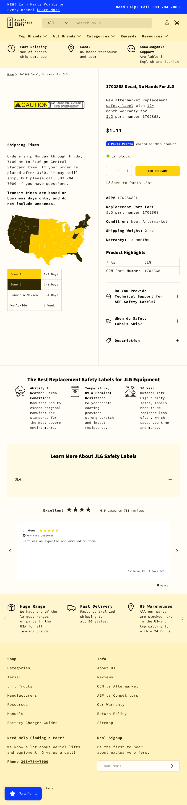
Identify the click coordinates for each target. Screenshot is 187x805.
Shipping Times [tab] (23, 144)
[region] (93, 551)
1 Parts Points (120, 144)
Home (10, 74)
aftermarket (127, 100)
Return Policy (112, 713)
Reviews (105, 677)
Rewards (129, 36)
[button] (177, 23)
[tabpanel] (49, 232)
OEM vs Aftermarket (117, 686)
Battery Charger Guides (32, 722)
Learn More (48, 9)
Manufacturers (22, 695)
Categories (18, 668)
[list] (49, 104)
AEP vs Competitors (117, 695)
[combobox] (97, 23)
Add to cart (158, 171)
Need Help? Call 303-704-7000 (148, 7)
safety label (119, 105)
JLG (109, 116)
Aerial (14, 677)
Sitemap (105, 722)
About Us (106, 668)
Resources (17, 704)
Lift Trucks (19, 686)
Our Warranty (111, 704)
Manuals (15, 713)
